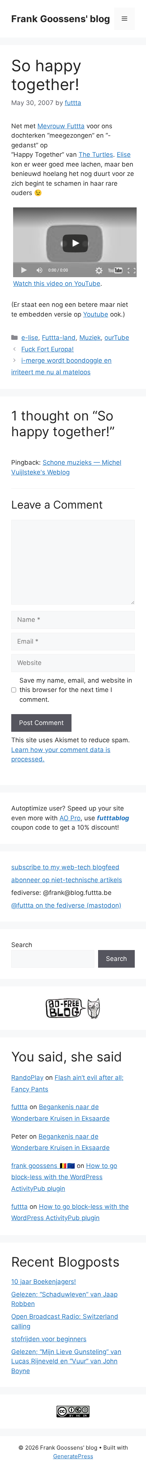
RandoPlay (27, 1077)
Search (21, 945)
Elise (124, 154)
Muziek (90, 337)
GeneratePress (73, 1456)
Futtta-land (59, 337)
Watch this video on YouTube (56, 283)
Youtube (95, 314)
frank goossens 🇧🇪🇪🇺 (43, 1165)
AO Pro (70, 818)
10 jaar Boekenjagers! (43, 1281)
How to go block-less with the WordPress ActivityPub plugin (64, 1177)
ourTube (116, 337)
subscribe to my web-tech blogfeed (65, 867)
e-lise (29, 337)
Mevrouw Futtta (61, 126)
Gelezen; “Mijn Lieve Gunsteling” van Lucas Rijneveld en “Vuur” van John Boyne (66, 1361)
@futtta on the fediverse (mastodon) (66, 905)
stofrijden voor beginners (48, 1339)
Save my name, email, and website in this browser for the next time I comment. (75, 690)
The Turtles (96, 154)
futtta (19, 1107)
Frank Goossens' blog (60, 18)
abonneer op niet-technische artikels (66, 880)
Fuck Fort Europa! (47, 349)
